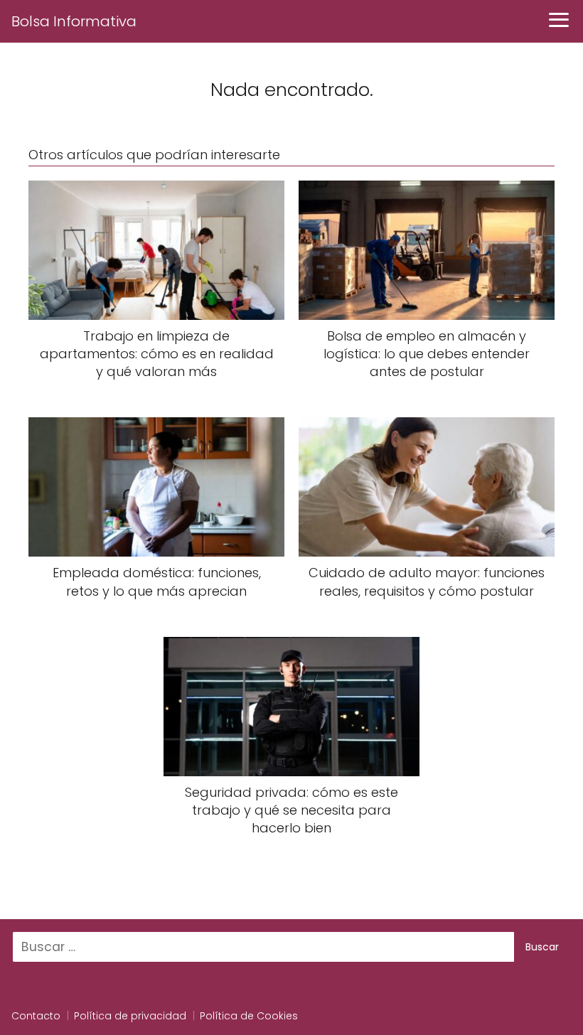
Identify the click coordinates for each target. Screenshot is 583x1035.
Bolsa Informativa (74, 21)
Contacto (35, 1016)
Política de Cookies (249, 1016)
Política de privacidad (130, 1016)
